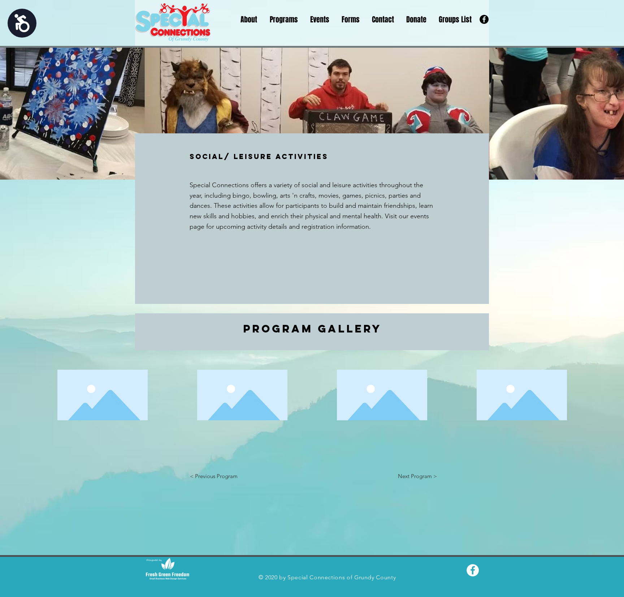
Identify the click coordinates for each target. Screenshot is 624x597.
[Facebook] (484, 19)
